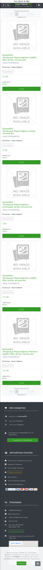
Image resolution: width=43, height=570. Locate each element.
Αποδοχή (21, 563)
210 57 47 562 (13, 517)
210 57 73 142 (23, 517)
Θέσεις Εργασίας (14, 514)
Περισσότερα (7, 71)
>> (32, 14)
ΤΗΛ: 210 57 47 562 (21, 1)
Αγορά (21, 89)
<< (11, 14)
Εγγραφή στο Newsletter (22, 440)
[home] (23, 5)
